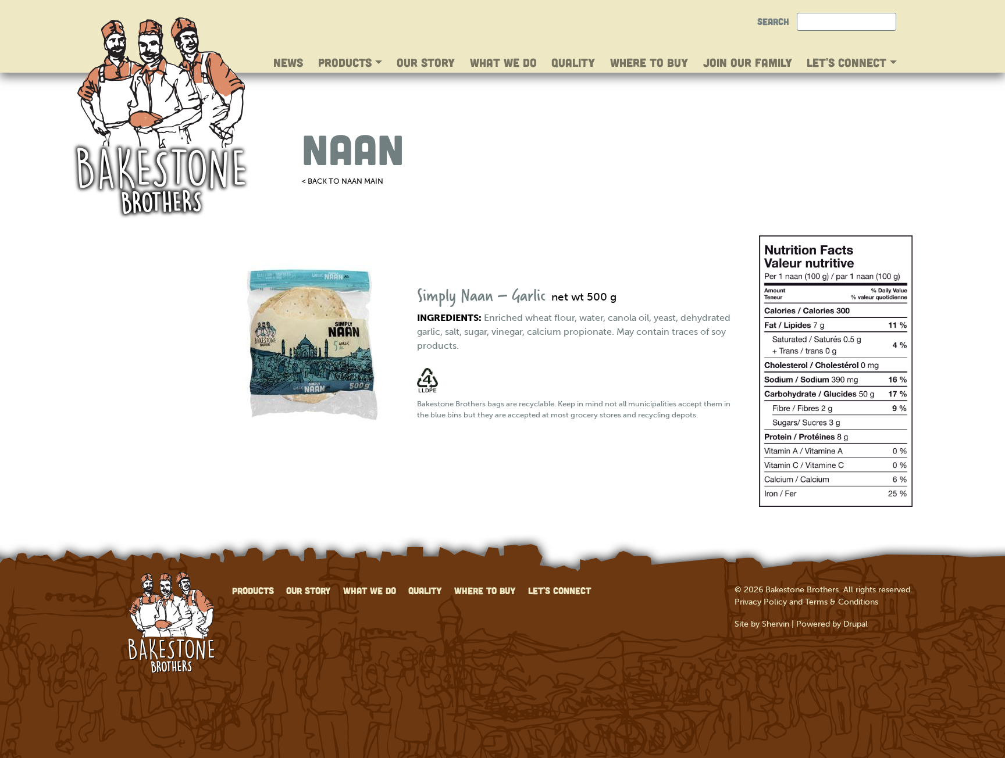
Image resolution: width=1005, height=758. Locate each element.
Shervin (775, 623)
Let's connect (848, 62)
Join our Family (747, 62)
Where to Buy (649, 62)
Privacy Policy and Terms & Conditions (806, 601)
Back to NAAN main (345, 181)
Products (346, 62)
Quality (573, 62)
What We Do (503, 62)
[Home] (161, 118)
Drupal (855, 623)
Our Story (426, 62)
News (288, 62)
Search (773, 21)
